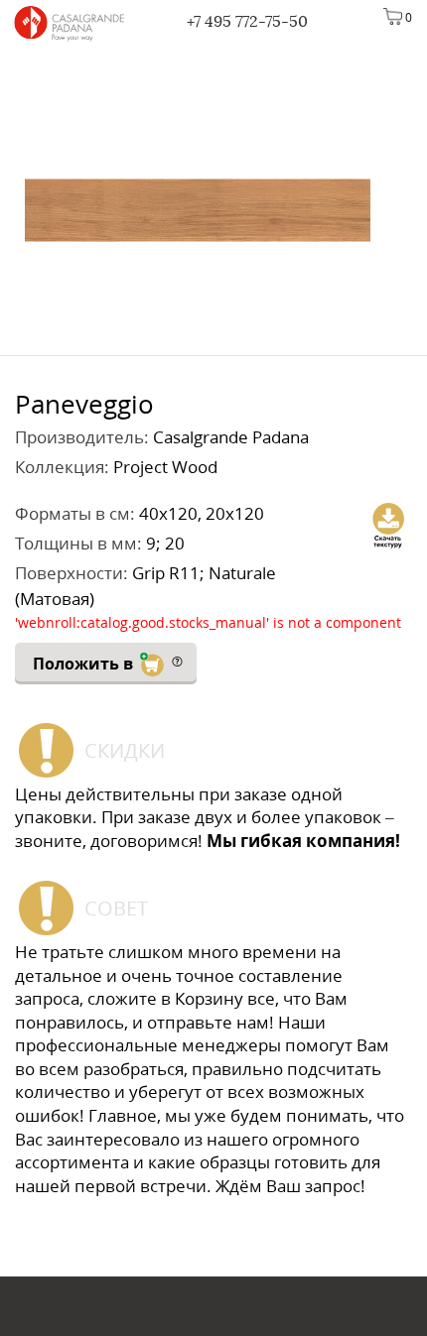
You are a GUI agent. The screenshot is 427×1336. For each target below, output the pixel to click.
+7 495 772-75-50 (247, 21)
